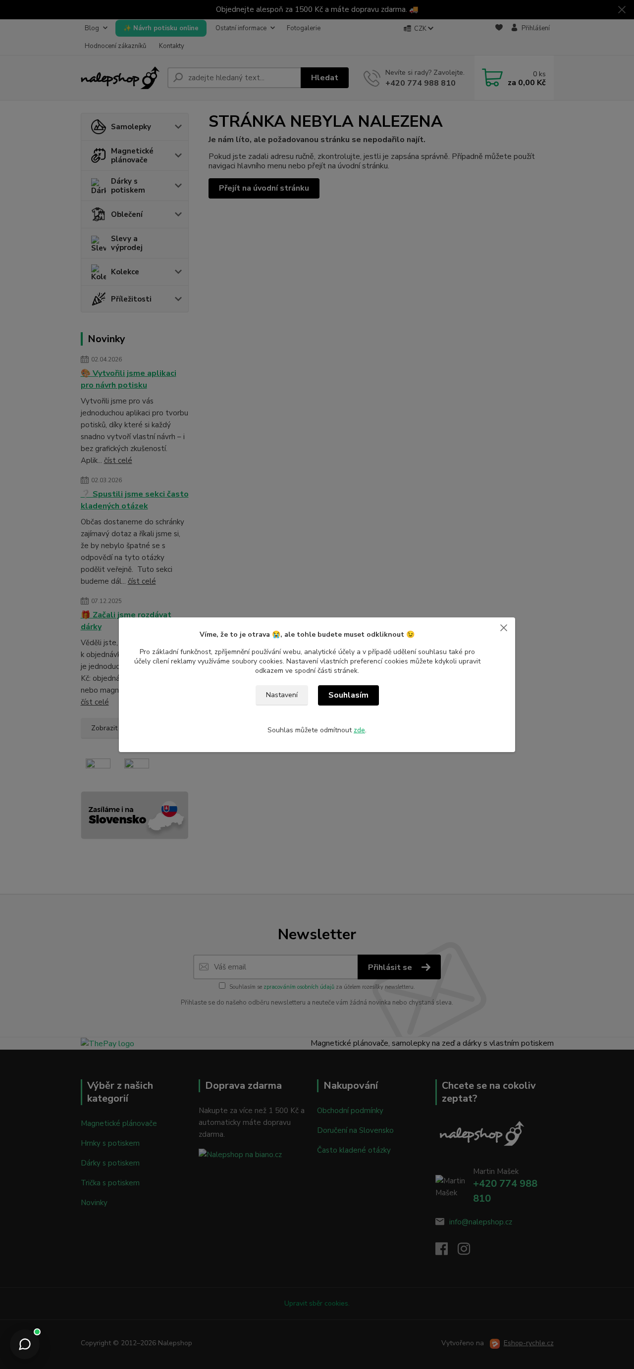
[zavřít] (503, 627)
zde (359, 730)
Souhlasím (348, 695)
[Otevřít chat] (25, 1344)
